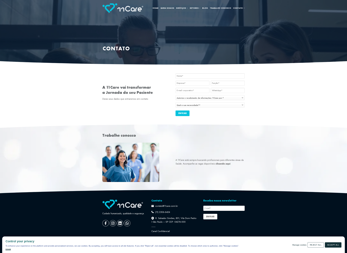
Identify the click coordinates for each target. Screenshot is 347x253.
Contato (238, 8)
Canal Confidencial (160, 231)
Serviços (181, 8)
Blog (205, 8)
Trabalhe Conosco (220, 8)
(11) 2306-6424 (162, 212)
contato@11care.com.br (166, 206)
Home (155, 8)
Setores (194, 8)
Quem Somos (167, 8)
